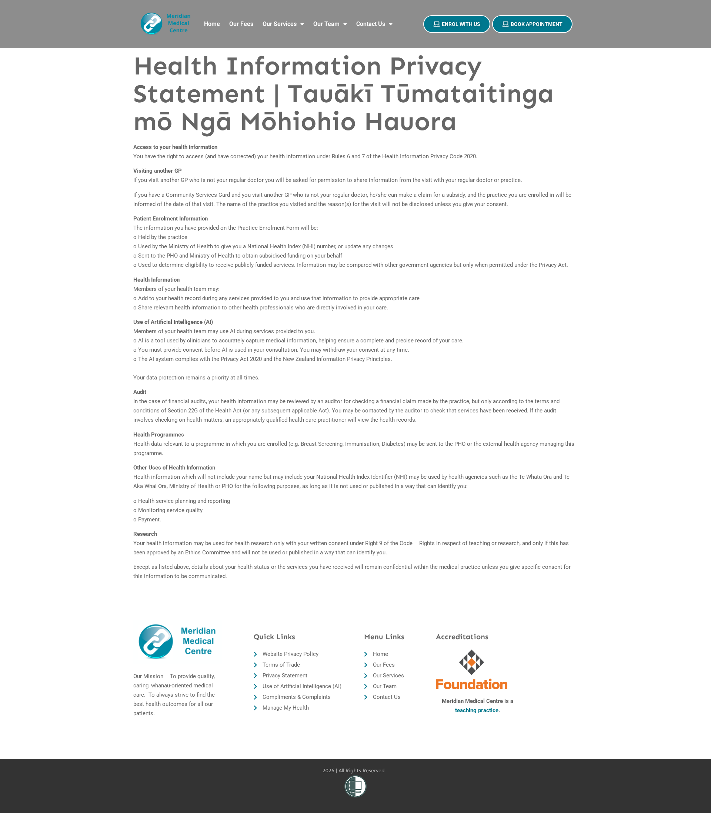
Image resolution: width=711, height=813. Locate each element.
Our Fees (241, 23)
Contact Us (370, 23)
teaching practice (476, 710)
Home (212, 23)
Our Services (280, 23)
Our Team (326, 23)
